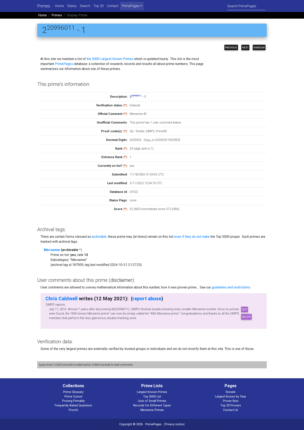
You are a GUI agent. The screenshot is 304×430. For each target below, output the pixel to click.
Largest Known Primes (152, 392)
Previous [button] (231, 47)
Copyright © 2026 (131, 424)
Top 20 (98, 6)
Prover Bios (230, 401)
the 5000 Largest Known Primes (110, 59)
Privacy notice (174, 424)
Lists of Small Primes (152, 401)
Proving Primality (73, 401)
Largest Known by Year (230, 396)
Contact (112, 6)
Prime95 (161, 131)
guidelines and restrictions (231, 287)
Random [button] (259, 47)
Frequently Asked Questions (73, 405)
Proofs (73, 410)
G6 (131, 131)
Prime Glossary (73, 392)
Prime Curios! (73, 396)
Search (85, 6)
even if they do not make (192, 237)
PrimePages (64, 64)
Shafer (140, 131)
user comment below (167, 122)
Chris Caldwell (61, 298)
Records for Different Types (152, 405)
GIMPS (150, 131)
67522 (134, 192)
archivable (99, 237)
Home (59, 6)
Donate (231, 392)
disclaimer (121, 280)
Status (72, 6)
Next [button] (245, 47)
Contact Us (230, 410)
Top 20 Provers (230, 405)
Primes (43, 6)
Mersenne (52, 250)
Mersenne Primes (152, 410)
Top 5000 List (152, 396)
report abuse (147, 298)
